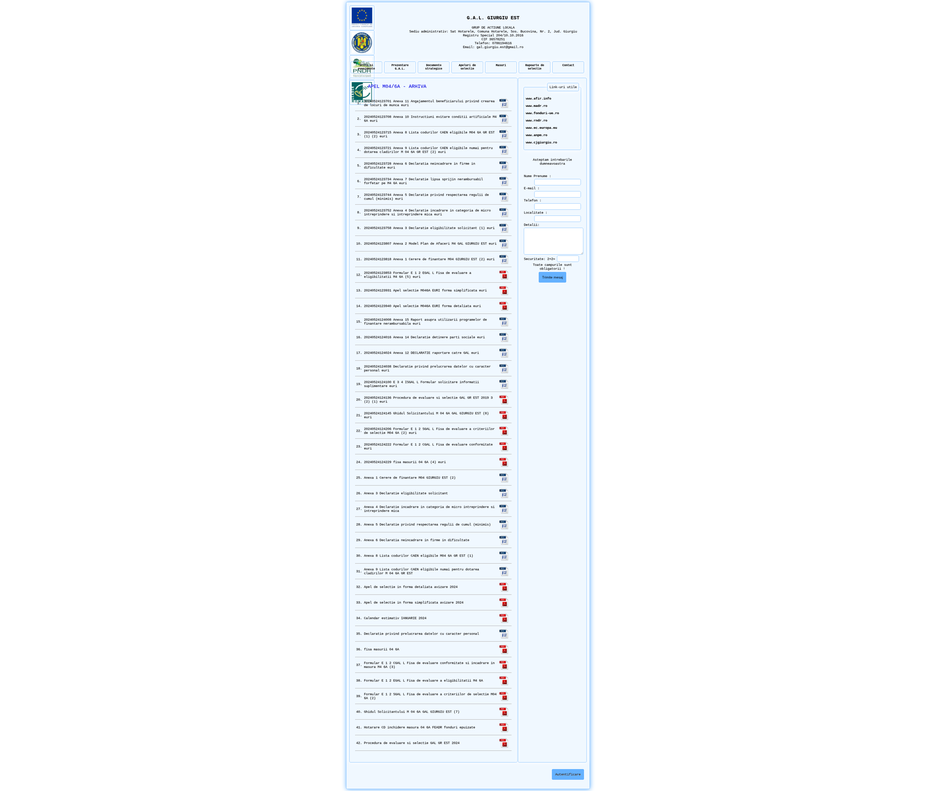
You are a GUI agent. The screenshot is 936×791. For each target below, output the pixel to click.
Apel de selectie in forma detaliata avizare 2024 (411, 587)
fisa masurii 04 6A (381, 649)
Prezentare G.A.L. (400, 67)
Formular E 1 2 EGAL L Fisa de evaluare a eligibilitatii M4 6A (423, 680)
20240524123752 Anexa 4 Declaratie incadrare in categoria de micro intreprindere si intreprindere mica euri (427, 212)
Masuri (501, 65)
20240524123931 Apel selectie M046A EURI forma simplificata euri (425, 290)
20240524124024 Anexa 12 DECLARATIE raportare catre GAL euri (421, 353)
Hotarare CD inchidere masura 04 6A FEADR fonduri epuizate (419, 727)
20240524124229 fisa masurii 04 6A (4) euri (405, 462)
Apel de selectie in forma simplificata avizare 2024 (413, 602)
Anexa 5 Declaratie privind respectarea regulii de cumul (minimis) (427, 524)
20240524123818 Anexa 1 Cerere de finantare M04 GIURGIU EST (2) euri (429, 259)
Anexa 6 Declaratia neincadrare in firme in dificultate (416, 540)
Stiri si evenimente (366, 67)
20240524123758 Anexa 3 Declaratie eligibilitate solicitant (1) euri (429, 228)
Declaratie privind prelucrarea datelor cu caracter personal (421, 634)
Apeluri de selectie (467, 67)
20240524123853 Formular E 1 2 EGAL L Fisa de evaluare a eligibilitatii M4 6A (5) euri (417, 275)
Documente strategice (433, 67)
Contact (568, 65)
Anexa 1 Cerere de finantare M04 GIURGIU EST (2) (410, 478)
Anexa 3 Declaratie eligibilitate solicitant (406, 493)
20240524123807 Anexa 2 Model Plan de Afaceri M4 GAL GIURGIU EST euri (430, 244)
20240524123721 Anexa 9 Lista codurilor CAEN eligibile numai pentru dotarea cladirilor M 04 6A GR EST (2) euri (428, 150)
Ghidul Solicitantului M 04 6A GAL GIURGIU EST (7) (411, 712)
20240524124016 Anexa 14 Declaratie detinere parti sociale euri (424, 337)
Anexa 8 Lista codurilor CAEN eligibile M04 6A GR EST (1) (418, 556)
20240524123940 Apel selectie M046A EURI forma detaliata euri (422, 306)
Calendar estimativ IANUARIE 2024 (395, 618)
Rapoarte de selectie (534, 67)
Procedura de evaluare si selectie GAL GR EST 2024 (411, 743)
